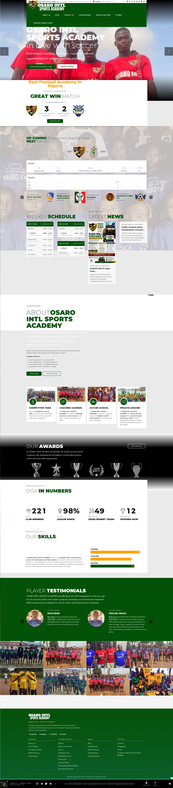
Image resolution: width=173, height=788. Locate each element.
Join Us (61, 750)
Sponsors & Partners (65, 769)
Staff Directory (33, 753)
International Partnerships (68, 766)
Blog (89, 743)
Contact (120, 743)
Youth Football (138, 224)
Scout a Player (63, 762)
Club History (33, 756)
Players (118, 15)
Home (35, 15)
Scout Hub (62, 759)
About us (46, 15)
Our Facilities (33, 746)
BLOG (57, 15)
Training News (93, 753)
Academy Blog (104, 266)
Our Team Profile (34, 750)
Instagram (43, 734)
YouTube (63, 734)
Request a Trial (63, 753)
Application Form (64, 756)
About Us (32, 743)
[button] (4, 51)
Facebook (33, 734)
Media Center (93, 746)
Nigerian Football (127, 224)
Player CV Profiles (64, 746)
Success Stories (93, 756)
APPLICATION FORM (103, 15)
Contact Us (69, 15)
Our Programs (85, 15)
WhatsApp (121, 746)
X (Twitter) (53, 734)
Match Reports (93, 750)
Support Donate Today (43, 23)
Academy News (94, 266)
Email (119, 750)
